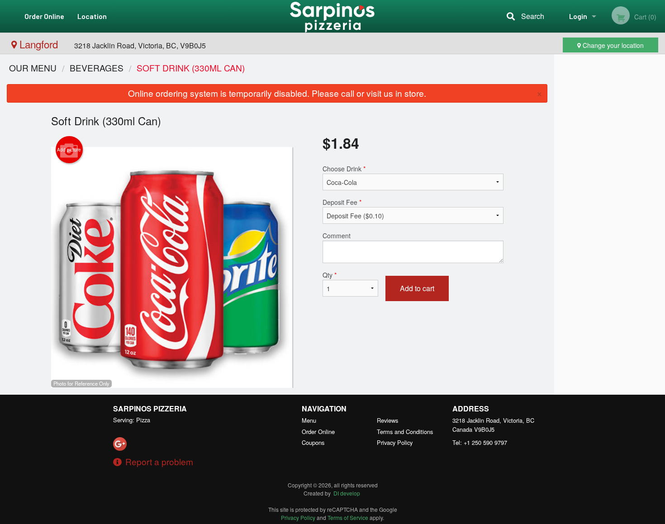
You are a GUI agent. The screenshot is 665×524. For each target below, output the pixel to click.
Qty (330, 274)
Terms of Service (348, 517)
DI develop (346, 493)
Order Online (44, 16)
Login (578, 16)
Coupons (313, 442)
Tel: (479, 442)
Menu (309, 420)
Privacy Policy (395, 442)
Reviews (387, 420)
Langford (39, 44)
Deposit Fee (342, 202)
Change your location (612, 45)
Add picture (69, 149)
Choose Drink (344, 168)
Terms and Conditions (405, 431)
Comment (337, 235)
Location (92, 16)
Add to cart (417, 288)
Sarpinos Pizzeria (150, 408)
